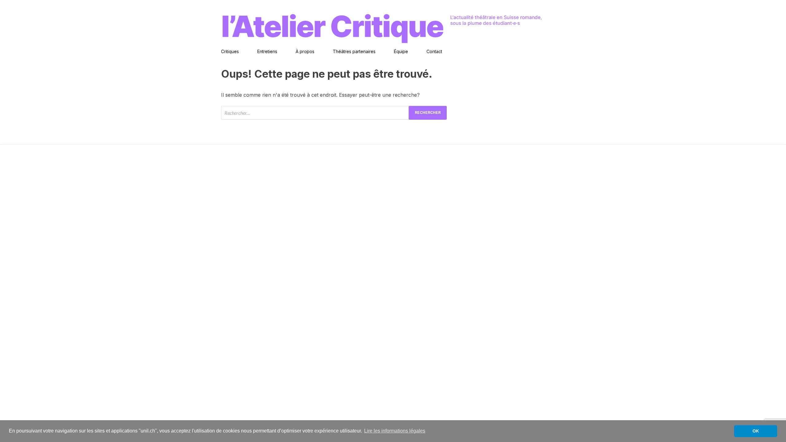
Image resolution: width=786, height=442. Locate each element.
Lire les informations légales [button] (394, 430)
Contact (434, 51)
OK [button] (756, 430)
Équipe (401, 51)
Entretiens (267, 51)
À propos (305, 51)
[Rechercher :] (334, 113)
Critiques (230, 51)
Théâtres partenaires (354, 51)
